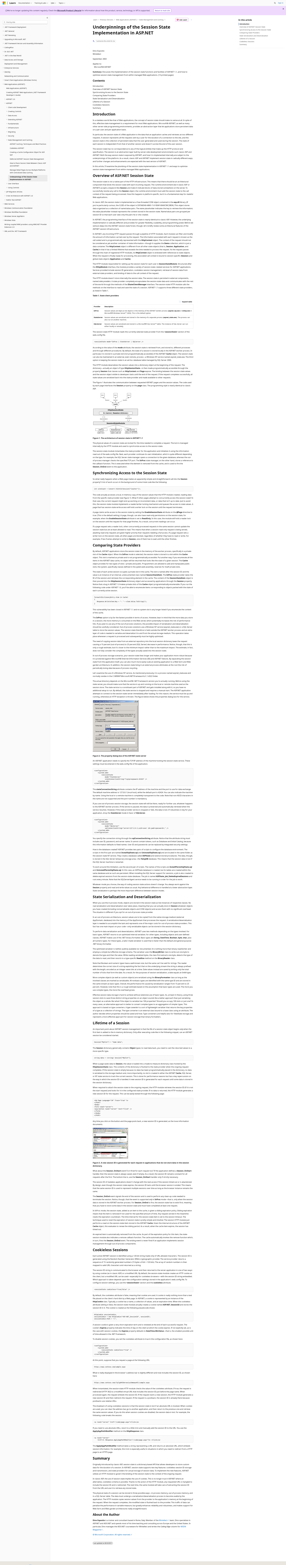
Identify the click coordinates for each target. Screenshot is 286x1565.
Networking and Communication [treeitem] (16, 76)
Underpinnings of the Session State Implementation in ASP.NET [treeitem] (23, 178)
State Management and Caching (151, 20)
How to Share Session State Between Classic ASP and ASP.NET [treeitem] (28, 164)
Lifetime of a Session (247, 39)
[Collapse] (47, 18)
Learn (95, 20)
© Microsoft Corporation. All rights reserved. (111, 1534)
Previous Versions (106, 20)
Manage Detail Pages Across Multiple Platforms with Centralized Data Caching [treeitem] (27, 171)
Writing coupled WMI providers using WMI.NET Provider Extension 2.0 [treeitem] (25, 225)
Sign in (280, 3)
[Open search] (275, 3)
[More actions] (191, 20)
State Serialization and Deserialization (254, 36)
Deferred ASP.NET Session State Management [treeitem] (27, 159)
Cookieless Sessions (247, 41)
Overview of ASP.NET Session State (252, 27)
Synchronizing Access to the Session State (255, 30)
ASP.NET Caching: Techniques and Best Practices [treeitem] (28, 144)
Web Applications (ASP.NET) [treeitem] (16, 88)
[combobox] (25, 22)
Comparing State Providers (250, 33)
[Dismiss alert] (283, 9)
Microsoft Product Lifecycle (69, 10)
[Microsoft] (4, 3)
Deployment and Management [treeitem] (15, 64)
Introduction (244, 24)
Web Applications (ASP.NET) (126, 20)
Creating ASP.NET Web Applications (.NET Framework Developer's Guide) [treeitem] (26, 93)
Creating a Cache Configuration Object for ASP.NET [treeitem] (27, 153)
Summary (243, 44)
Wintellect (163, 1520)
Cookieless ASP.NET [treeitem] (17, 148)
